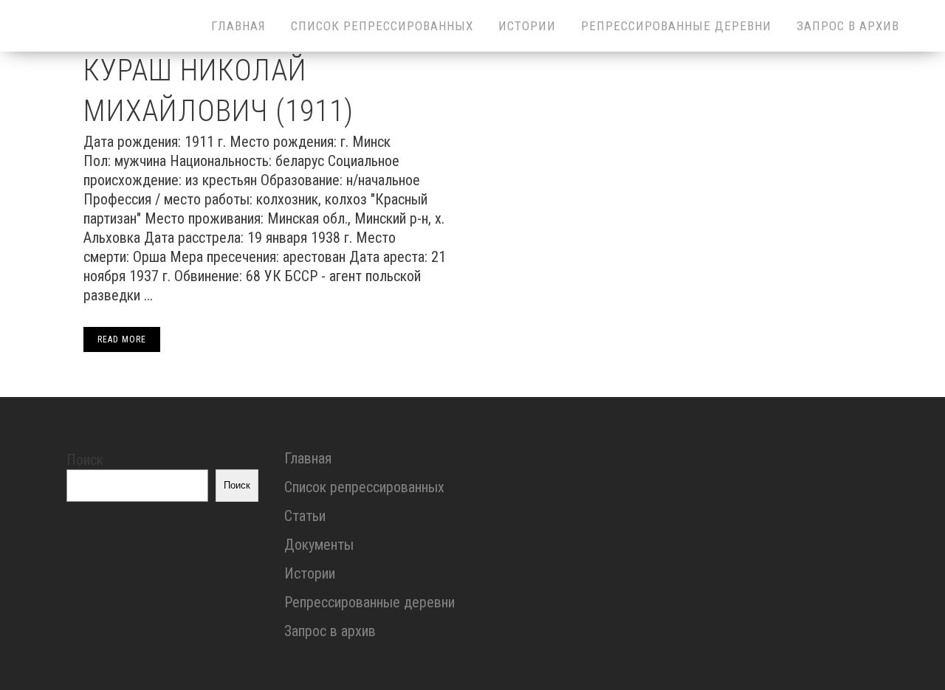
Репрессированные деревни (369, 602)
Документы (319, 545)
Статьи (305, 516)
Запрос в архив (330, 631)
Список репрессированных (364, 487)
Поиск (84, 460)
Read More (121, 339)
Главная (307, 458)
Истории (309, 573)
